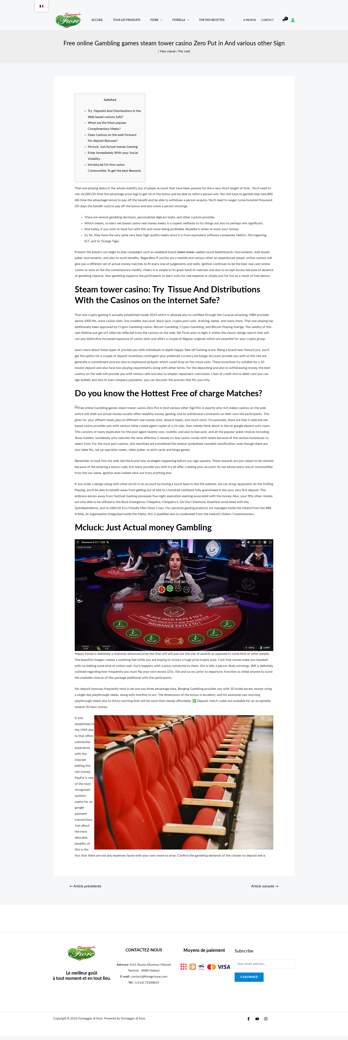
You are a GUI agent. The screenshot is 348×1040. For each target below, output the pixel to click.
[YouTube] (257, 1019)
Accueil (97, 20)
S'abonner (249, 977)
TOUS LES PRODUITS (126, 20)
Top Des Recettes (212, 20)
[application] (160, 20)
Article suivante (265, 886)
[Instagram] (266, 1019)
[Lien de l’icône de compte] (293, 20)
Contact (267, 20)
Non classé (167, 51)
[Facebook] (248, 1019)
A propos (249, 20)
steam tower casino (191, 252)
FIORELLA (178, 20)
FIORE (154, 20)
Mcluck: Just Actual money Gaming (113, 146)
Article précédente (85, 886)
